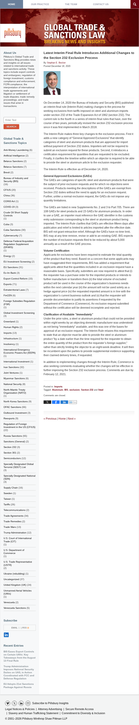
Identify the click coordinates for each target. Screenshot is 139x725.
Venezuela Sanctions (15, 608)
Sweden (8, 493)
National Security (13, 384)
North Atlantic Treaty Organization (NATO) (15, 391)
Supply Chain (11, 487)
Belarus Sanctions (13, 161)
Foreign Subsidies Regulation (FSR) (19, 302)
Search (11, 126)
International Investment (16, 361)
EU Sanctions (11, 267)
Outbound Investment (15, 412)
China (7, 195)
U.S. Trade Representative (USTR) (18, 563)
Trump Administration (15, 532)
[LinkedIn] (6, 635)
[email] (28, 703)
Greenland (9, 321)
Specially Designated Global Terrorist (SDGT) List (19, 465)
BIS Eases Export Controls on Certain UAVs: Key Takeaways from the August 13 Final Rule (20, 656)
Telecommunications (14, 510)
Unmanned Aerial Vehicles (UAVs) (18, 592)
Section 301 (10, 452)
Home (11, 4)
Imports (58, 386)
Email (14, 628)
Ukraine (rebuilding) (14, 573)
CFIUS (7, 190)
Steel (100, 390)
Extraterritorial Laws (14, 289)
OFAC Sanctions (12, 407)
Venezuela (9, 602)
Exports (8, 284)
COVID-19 (9, 206)
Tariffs (7, 504)
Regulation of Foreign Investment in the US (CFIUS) (19, 425)
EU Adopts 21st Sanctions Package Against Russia (19, 685)
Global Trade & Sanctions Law (75, 34)
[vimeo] (7, 703)
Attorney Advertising (50, 709)
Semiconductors (12, 458)
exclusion (75, 390)
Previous (50, 418)
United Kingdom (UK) (15, 584)
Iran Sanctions (11, 367)
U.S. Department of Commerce (14, 551)
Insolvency (9, 344)
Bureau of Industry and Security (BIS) (16, 180)
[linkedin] (21, 703)
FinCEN (8, 295)
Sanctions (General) (14, 441)
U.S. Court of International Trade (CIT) (18, 540)
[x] (14, 703)
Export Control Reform (16, 278)
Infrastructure (11, 338)
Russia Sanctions (13, 436)
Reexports (9, 418)
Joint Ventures (11, 372)
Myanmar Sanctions (14, 378)
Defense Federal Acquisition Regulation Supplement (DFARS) (19, 244)
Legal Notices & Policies (20, 709)
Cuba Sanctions (12, 230)
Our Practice (40, 4)
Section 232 (87, 390)
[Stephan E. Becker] (52, 83)
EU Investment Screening (17, 261)
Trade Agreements (13, 515)
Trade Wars (10, 527)
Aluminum (57, 390)
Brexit (7, 172)
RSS (24, 628)
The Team (71, 4)
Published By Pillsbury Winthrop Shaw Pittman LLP (12, 33)
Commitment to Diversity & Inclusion (83, 713)
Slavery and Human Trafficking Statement (33, 713)
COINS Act (9, 201)
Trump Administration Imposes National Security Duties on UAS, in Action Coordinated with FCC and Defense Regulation (19, 672)
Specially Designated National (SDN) (19, 477)
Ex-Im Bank (10, 272)
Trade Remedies (12, 521)
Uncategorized (11, 579)
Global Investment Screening (19, 313)
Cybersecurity (11, 235)
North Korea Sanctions (16, 401)
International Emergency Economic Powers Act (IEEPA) (20, 351)
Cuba (6, 224)
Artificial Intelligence (14, 155)
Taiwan (7, 498)
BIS (66, 390)
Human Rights (11, 327)
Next (72, 418)
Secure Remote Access (79, 709)
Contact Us (100, 4)
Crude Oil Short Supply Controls (16, 214)
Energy (7, 256)
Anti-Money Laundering (16, 150)
